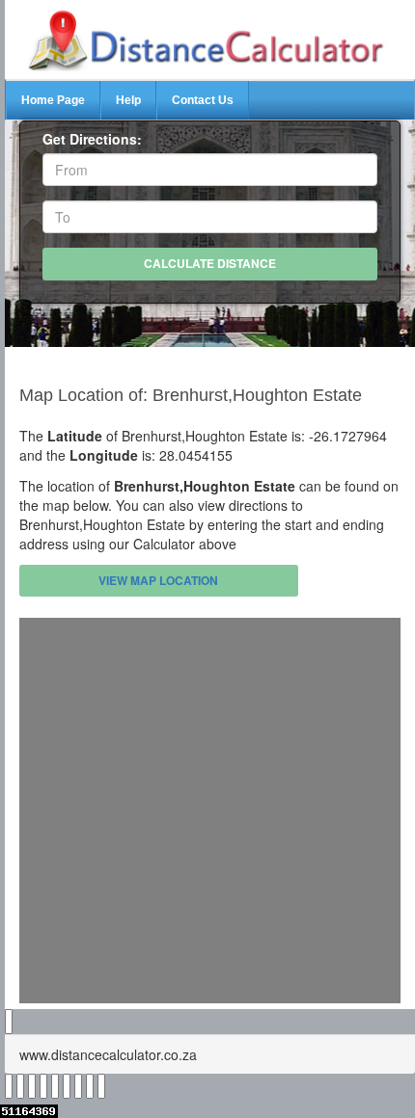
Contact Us (203, 100)
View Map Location (158, 580)
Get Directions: (92, 138)
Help (128, 100)
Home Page (53, 100)
